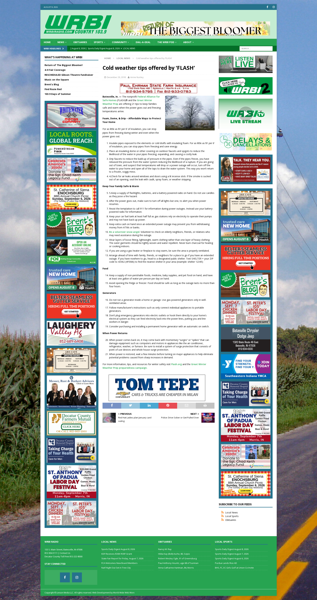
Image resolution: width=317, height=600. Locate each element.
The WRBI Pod (165, 42)
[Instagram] (274, 7)
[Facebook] (267, 7)
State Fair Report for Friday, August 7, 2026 (122, 558)
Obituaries (80, 42)
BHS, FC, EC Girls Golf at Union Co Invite (234, 567)
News (60, 42)
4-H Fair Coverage (55, 69)
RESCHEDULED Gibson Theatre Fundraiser (69, 74)
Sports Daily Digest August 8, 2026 (118, 549)
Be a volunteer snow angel (124, 231)
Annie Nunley (137, 77)
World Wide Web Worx (123, 592)
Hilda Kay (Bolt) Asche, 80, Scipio (174, 553)
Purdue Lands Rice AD (226, 563)
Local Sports (232, 516)
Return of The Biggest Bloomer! (64, 65)
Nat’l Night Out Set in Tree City (116, 567)
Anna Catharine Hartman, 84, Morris (176, 567)
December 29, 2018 (116, 77)
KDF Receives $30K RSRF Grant (116, 553)
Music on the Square (57, 79)
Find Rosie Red (53, 89)
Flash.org (176, 364)
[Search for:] (256, 48)
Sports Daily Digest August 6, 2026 (231, 558)
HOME (47, 42)
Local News (231, 512)
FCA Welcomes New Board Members (119, 563)
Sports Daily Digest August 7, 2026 (231, 553)
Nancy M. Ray (165, 549)
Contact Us (65, 552)
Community (119, 42)
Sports (98, 42)
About (187, 42)
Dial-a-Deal (143, 42)
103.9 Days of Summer (58, 94)
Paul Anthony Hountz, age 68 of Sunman (178, 563)
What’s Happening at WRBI (63, 57)
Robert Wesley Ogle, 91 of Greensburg (177, 558)
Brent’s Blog (52, 84)
